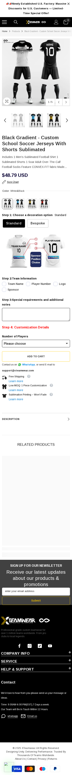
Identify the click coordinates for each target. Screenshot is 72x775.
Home (4, 31)
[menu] (4, 22)
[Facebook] (19, 646)
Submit (36, 600)
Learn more (16, 381)
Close (68, 3)
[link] (36, 548)
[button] (58, 102)
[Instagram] (30, 646)
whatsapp (13, 716)
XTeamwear (28, 748)
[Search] (15, 22)
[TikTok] (40, 646)
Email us (32, 716)
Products (16, 31)
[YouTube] (50, 646)
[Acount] (56, 22)
